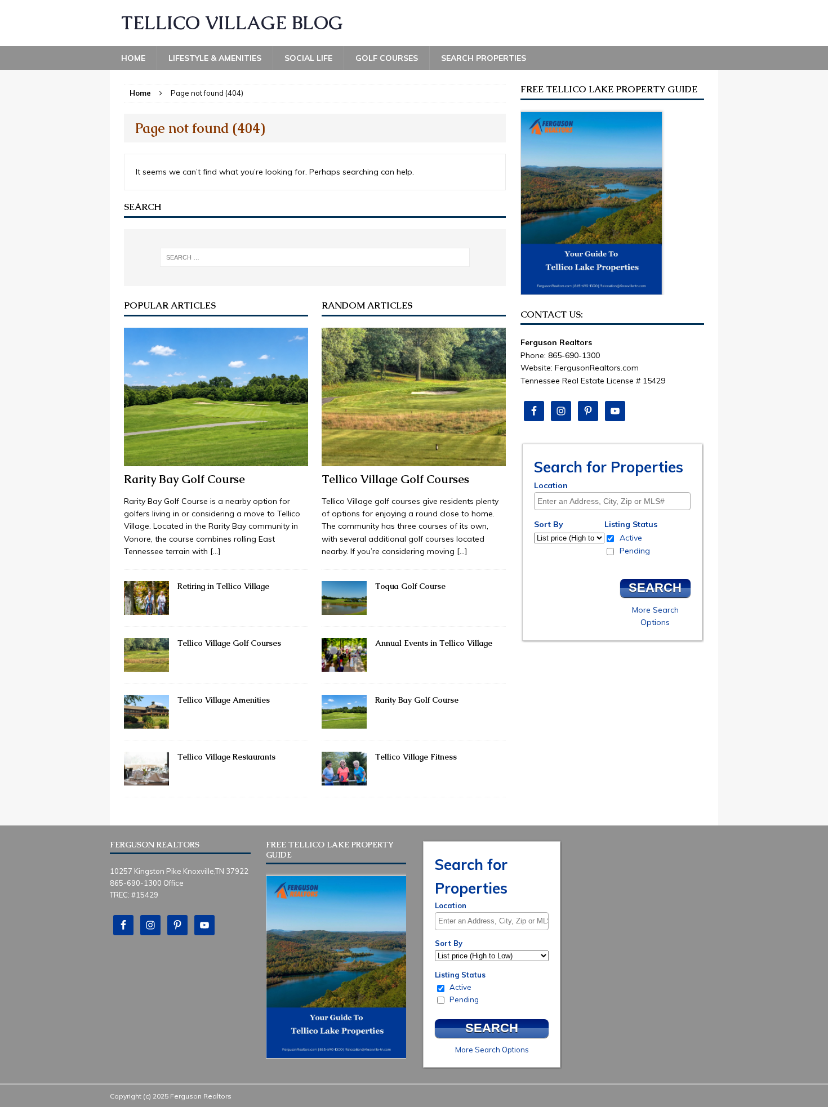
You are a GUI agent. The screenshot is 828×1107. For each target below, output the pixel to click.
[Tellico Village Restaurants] (146, 779)
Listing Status (630, 524)
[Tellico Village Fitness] (344, 779)
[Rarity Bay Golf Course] (216, 459)
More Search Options (492, 1049)
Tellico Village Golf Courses (229, 643)
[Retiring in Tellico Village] (146, 608)
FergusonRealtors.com (597, 368)
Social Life (308, 58)
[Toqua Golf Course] (344, 608)
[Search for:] (315, 257)
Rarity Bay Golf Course (184, 479)
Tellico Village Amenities (223, 700)
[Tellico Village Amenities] (146, 722)
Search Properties (483, 58)
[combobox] (612, 501)
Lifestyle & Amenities (214, 58)
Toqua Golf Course (410, 586)
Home (133, 58)
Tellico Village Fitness (416, 757)
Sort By (548, 524)
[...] (215, 551)
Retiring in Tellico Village (223, 586)
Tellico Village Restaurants (226, 757)
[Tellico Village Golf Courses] (146, 665)
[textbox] (615, 501)
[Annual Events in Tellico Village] (344, 665)
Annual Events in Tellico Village (433, 643)
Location (551, 485)
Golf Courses (386, 58)
